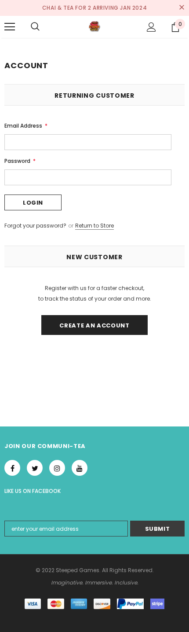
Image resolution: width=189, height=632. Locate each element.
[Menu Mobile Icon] (9, 27)
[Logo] (94, 26)
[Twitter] (35, 468)
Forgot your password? (36, 225)
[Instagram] (57, 468)
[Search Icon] (35, 26)
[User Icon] (151, 27)
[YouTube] (79, 468)
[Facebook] (12, 468)
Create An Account (94, 325)
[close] (181, 8)
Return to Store (94, 225)
